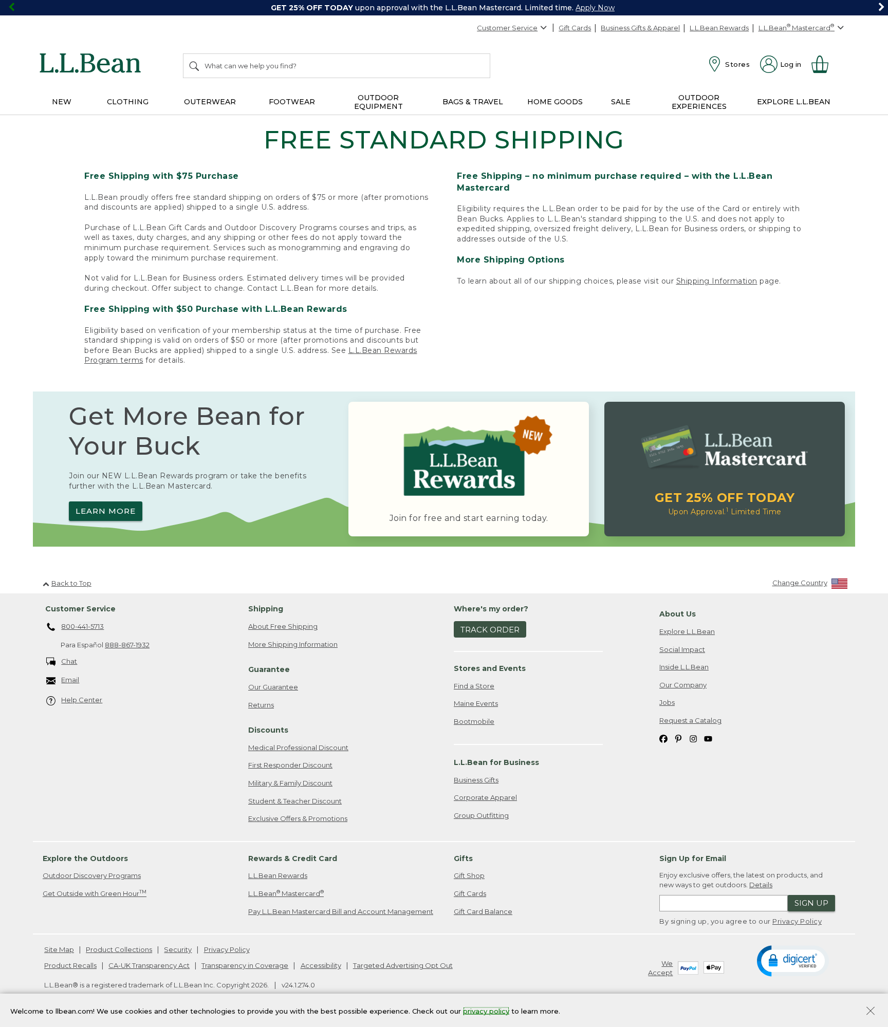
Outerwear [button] (210, 101)
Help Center (81, 700)
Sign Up (811, 903)
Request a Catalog (690, 720)
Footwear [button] (292, 101)
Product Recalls (70, 965)
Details (760, 885)
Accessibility (321, 965)
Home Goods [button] (555, 101)
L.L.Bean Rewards (719, 28)
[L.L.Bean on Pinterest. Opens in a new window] (678, 738)
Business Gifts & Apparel (640, 28)
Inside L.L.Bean (684, 667)
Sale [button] (621, 101)
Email (70, 680)
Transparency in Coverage (244, 965)
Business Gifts (476, 780)
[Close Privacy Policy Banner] (870, 1012)
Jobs (667, 702)
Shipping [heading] (265, 608)
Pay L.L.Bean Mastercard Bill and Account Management (340, 911)
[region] (444, 7)
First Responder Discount (290, 765)
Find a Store (474, 686)
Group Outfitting (481, 815)
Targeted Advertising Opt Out (403, 965)
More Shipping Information (293, 644)
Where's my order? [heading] (491, 608)
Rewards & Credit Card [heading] (292, 858)
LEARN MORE (106, 511)
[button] (793, 960)
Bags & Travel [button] (472, 101)
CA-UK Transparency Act (149, 965)
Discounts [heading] (268, 730)
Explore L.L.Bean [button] (793, 101)
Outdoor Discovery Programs (92, 875)
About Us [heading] (677, 614)
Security (178, 949)
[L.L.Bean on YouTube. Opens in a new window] (708, 738)
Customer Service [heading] (80, 608)
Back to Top (71, 583)
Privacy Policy (797, 921)
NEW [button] (61, 101)
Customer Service (507, 28)
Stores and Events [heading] (490, 668)
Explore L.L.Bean (687, 631)
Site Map (59, 949)
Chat (69, 661)
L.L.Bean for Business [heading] (496, 762)
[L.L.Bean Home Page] (92, 64)
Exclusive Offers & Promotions (297, 818)
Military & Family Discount (290, 783)
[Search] (195, 66)
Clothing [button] (128, 101)
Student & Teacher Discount (295, 801)
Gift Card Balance (483, 911)
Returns (261, 705)
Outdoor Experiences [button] (699, 102)
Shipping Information (716, 281)
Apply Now (595, 7)
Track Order (490, 629)
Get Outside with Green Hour (94, 893)
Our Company (683, 685)
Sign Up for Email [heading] (692, 858)
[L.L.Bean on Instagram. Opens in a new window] (693, 738)
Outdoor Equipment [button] (378, 102)
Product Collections (119, 949)
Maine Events (476, 703)
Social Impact (682, 649)
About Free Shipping (283, 626)
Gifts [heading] (463, 858)
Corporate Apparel (485, 797)
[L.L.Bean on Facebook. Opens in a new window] (663, 738)
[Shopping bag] (824, 64)
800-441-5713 (82, 626)
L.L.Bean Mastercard (286, 893)
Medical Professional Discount (298, 747)
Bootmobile (474, 721)
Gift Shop (469, 875)
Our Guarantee (273, 687)
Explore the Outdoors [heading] (85, 858)
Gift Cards (575, 28)
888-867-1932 (127, 645)
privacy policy (486, 1010)
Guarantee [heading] (269, 669)
